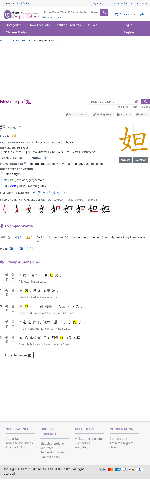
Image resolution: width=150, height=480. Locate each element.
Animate (125, 159)
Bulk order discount (53, 452)
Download (57, 199)
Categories (14, 25)
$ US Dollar (23, 3)
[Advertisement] (75, 71)
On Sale (92, 25)
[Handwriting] (136, 101)
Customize (77, 199)
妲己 (18, 237)
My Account (99, 3)
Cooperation (118, 438)
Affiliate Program (121, 443)
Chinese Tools (18, 40)
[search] (104, 12)
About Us (12, 438)
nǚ (12, 180)
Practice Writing (78, 114)
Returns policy (50, 457)
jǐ (31, 237)
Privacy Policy (15, 447)
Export (124, 114)
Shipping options (52, 443)
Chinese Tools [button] (15, 32)
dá (14, 136)
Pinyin (134, 107)
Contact (142, 3)
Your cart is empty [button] (131, 14)
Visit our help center (89, 438)
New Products (40, 25)
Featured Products (68, 25)
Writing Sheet (104, 114)
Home (3, 40)
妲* (12, 248)
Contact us (82, 443)
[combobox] (71, 12)
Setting (143, 114)
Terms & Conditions (19, 443)
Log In (128, 25)
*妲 (20, 248)
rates (49, 448)
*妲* (29, 248)
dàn (13, 186)
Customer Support (122, 3)
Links (113, 447)
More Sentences (16, 355)
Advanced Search (51, 17)
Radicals (145, 107)
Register (129, 32)
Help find (81, 447)
